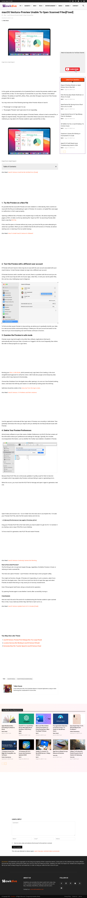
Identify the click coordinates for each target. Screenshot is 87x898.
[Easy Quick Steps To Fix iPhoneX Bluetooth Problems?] (77, 719)
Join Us (80, 896)
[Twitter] (81, 1)
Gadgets (27, 6)
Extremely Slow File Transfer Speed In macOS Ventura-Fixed (22, 646)
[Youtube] (84, 1)
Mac (5, 15)
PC (20, 6)
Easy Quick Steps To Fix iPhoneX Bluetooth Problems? (76, 727)
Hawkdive (13, 896)
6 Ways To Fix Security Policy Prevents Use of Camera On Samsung (76, 753)
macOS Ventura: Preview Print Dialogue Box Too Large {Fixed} (22, 640)
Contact (75, 6)
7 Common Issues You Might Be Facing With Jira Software (9, 753)
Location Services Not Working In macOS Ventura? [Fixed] (21, 643)
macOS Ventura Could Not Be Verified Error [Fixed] (23, 172)
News (60, 6)
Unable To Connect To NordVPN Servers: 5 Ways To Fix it (43, 753)
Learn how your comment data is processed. (47, 851)
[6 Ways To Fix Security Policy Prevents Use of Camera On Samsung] (77, 744)
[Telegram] (78, 1)
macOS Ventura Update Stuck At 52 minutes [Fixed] (23, 606)
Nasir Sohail (4, 731)
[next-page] (65, 152)
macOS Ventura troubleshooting (24, 678)
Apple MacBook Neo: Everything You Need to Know (8, 727)
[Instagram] (73, 1)
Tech (40, 6)
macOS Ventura (11, 678)
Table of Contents (9, 166)
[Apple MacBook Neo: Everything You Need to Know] (9, 719)
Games (67, 6)
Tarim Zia (55, 755)
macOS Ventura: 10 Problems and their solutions (22, 392)
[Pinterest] (75, 1)
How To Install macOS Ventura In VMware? (20, 233)
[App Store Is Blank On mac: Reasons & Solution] (60, 744)
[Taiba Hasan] (8, 689)
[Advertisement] (29, 78)
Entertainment (50, 6)
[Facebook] (70, 1)
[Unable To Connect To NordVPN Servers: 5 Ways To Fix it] (43, 744)
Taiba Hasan (6, 20)
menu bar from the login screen (30, 388)
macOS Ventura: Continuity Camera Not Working (22, 560)
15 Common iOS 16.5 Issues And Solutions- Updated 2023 (25, 753)
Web (34, 6)
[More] (55, 699)
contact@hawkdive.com (37, 889)
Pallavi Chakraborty (74, 731)
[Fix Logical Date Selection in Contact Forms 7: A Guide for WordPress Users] (60, 719)
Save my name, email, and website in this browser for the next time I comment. (33, 843)
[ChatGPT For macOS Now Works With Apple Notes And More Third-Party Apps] (26, 719)
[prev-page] (62, 152)
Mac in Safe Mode (15, 372)
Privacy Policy (67, 896)
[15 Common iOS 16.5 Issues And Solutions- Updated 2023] (26, 744)
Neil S (62, 89)
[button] (83, 6)
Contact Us (74, 896)
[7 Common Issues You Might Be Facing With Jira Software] (9, 744)
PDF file (14, 220)
